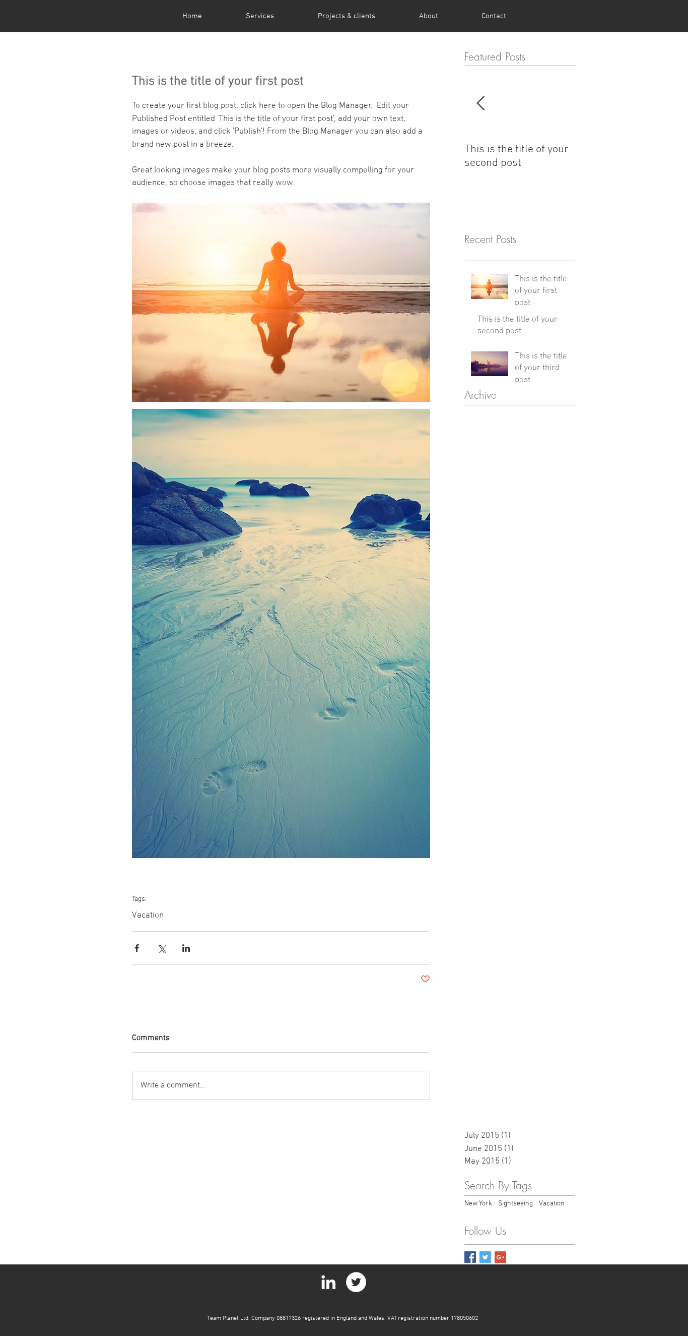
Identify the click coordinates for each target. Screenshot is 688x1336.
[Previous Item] (480, 104)
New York (478, 1203)
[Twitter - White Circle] (356, 1282)
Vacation (148, 915)
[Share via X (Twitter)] (161, 948)
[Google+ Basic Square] (500, 1257)
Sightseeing (515, 1203)
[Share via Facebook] (137, 948)
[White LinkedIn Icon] (328, 1282)
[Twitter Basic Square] (485, 1257)
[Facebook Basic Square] (470, 1257)
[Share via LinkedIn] (186, 948)
